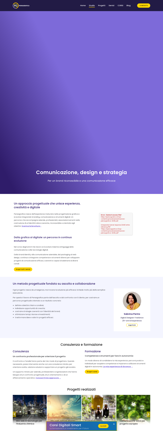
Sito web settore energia (63, 420)
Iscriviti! (103, 426)
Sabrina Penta (132, 314)
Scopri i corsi (92, 372)
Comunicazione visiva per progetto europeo (132, 422)
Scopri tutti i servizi (23, 269)
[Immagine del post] (132, 301)
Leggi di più (132, 325)
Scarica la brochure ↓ (31, 226)
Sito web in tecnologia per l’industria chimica (29, 422)
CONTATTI (144, 5)
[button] (114, 424)
